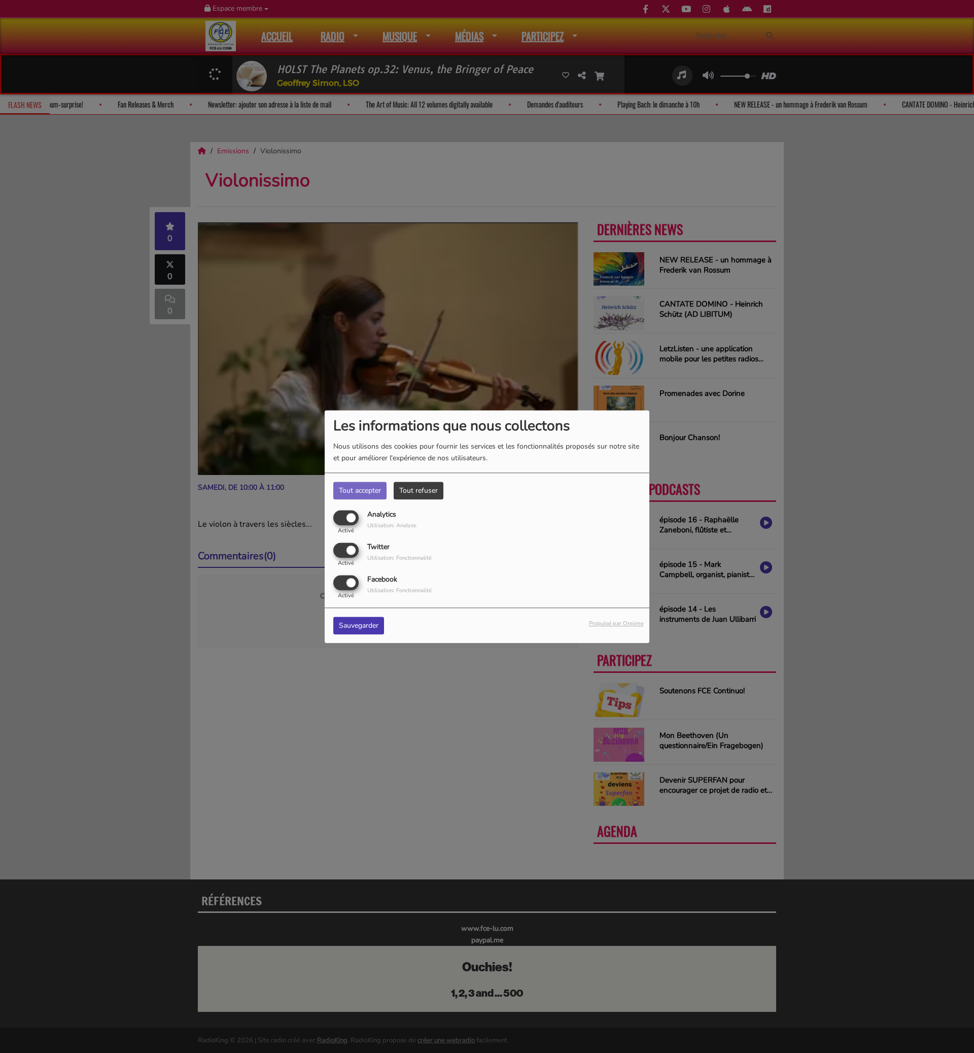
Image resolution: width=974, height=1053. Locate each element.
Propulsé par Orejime (616, 623)
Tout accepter (360, 490)
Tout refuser (418, 490)
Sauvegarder (358, 625)
